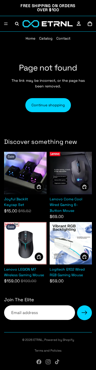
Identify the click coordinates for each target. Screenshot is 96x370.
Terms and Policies (48, 351)
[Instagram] (48, 362)
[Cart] (89, 23)
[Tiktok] (57, 362)
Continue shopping (48, 105)
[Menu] (6, 24)
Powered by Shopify (59, 340)
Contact (63, 38)
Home (30, 38)
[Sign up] (84, 312)
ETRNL (38, 340)
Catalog (45, 38)
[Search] (17, 23)
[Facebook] (39, 362)
